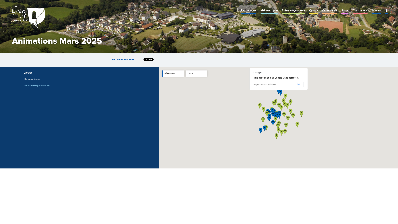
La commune (248, 10)
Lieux (190, 73)
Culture (313, 10)
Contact (376, 10)
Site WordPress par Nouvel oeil (37, 86)
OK (298, 84)
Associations (360, 10)
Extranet (28, 73)
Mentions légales (32, 79)
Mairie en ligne (269, 10)
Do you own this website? (265, 84)
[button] (288, 118)
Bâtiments (170, 73)
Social (344, 10)
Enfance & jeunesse (293, 10)
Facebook (386, 10)
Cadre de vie (329, 10)
